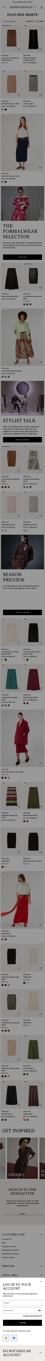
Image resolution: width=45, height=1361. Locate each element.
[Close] (41, 1282)
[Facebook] (14, 1338)
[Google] (6, 1338)
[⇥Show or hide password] (39, 1311)
